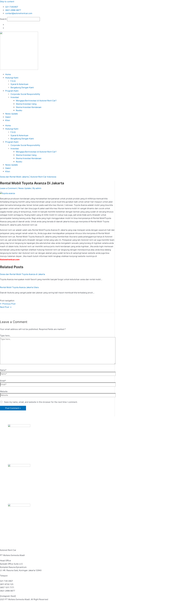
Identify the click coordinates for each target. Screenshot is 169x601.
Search (3, 19)
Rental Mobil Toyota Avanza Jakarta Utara (19, 287)
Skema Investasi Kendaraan (28, 107)
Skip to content (7, 1)
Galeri (8, 117)
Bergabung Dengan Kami (22, 87)
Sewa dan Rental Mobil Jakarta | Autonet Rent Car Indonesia (28, 176)
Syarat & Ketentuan (19, 84)
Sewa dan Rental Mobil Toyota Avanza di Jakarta (22, 274)
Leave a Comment (8, 188)
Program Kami (11, 91)
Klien (7, 120)
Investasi (15, 97)
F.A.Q (13, 81)
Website (4, 391)
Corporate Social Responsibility (25, 94)
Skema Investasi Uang (26, 104)
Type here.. (5, 335)
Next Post (5, 307)
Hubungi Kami (11, 77)
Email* (3, 380)
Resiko (19, 110)
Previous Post (7, 303)
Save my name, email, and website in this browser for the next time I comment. (41, 402)
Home (8, 74)
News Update (11, 113)
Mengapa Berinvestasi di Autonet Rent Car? (36, 100)
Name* (3, 370)
